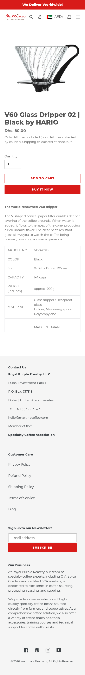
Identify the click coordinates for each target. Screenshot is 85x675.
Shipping (29, 142)
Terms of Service (21, 498)
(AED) (54, 17)
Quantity (11, 156)
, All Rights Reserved (60, 661)
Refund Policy (19, 476)
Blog (12, 509)
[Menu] (78, 16)
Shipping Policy (21, 487)
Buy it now (42, 189)
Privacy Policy (19, 464)
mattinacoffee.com (34, 661)
